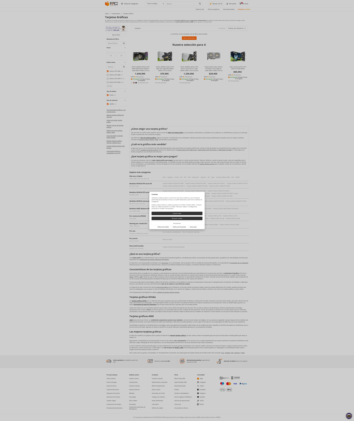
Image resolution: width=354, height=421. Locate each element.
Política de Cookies (163, 227)
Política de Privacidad (179, 227)
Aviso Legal (193, 227)
